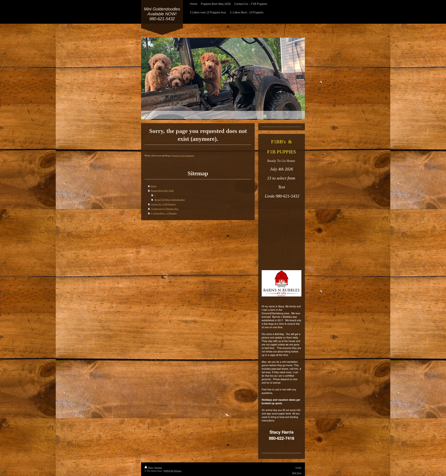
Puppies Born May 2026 (162, 190)
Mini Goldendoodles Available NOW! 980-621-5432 (162, 14)
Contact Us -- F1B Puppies (163, 204)
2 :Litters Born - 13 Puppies (164, 213)
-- (155, 195)
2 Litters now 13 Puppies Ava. (165, 208)
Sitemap (158, 467)
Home (153, 186)
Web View (296, 473)
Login (298, 467)
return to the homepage (183, 155)
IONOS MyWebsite (173, 471)
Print (150, 467)
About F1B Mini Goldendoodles (169, 199)
